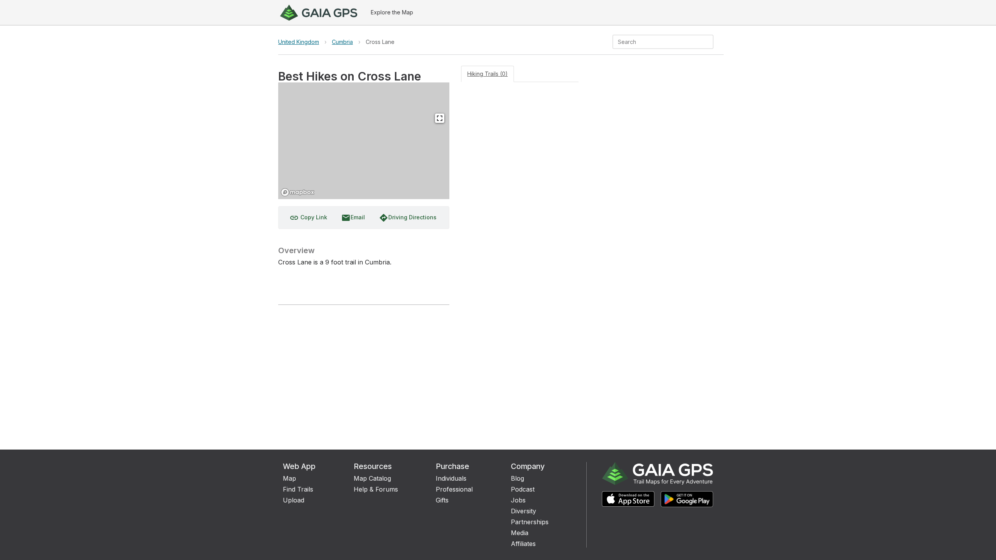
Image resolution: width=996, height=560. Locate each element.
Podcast (523, 489)
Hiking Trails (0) (487, 73)
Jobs (518, 500)
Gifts (442, 500)
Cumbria (342, 41)
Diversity (523, 511)
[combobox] (656, 42)
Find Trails (298, 489)
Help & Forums (376, 489)
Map (289, 478)
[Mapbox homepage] (298, 192)
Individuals (451, 478)
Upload (293, 500)
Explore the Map (392, 12)
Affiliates (523, 544)
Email (353, 217)
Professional (454, 489)
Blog (517, 478)
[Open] (710, 42)
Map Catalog (372, 478)
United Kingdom (298, 41)
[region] (363, 140)
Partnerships (530, 522)
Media (519, 533)
